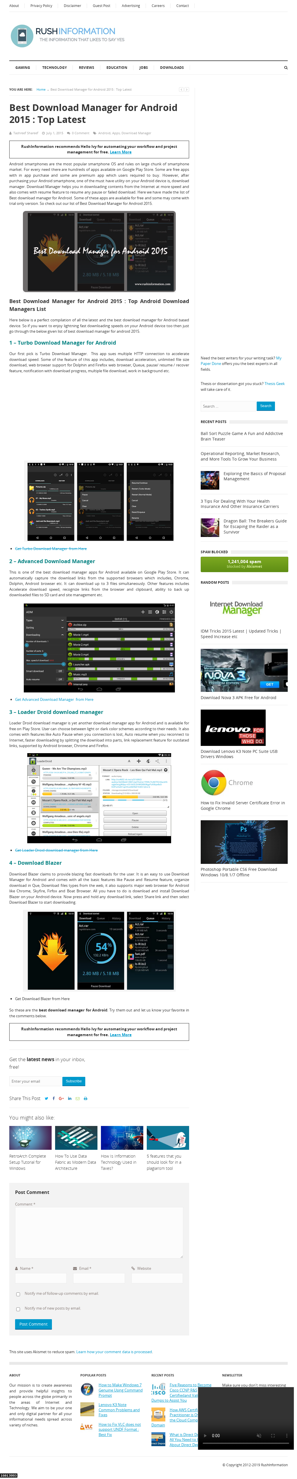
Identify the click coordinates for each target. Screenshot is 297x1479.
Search (265, 406)
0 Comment (80, 133)
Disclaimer (72, 5)
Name (26, 1268)
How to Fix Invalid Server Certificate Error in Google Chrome (243, 805)
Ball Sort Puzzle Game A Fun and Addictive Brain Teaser (242, 436)
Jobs (144, 67)
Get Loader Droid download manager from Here (56, 850)
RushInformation (274, 1464)
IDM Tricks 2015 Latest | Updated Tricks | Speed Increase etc (241, 634)
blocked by (244, 563)
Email (84, 1268)
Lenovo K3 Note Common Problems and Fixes (119, 1409)
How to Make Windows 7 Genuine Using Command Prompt (121, 1390)
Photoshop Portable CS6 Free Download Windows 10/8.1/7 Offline (239, 872)
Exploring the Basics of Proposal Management (255, 476)
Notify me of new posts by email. (53, 1308)
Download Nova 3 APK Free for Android (238, 697)
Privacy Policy (41, 5)
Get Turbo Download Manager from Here (51, 548)
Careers (158, 5)
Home (41, 89)
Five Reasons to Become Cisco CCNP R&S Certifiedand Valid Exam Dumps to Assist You (181, 1393)
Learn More (121, 152)
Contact (182, 5)
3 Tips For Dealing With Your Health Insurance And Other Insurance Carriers (240, 504)
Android (104, 133)
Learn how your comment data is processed (114, 1351)
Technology (54, 67)
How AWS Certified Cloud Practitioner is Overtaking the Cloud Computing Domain (182, 1418)
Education (116, 67)
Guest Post (101, 5)
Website (143, 1268)
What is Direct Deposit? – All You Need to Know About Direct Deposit (191, 1439)
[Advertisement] (99, 417)
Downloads (172, 67)
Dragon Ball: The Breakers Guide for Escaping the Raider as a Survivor (255, 526)
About (14, 5)
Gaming (22, 67)
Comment (25, 1204)
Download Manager (136, 133)
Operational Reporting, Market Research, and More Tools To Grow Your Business (240, 456)
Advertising (131, 5)
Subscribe (74, 1081)
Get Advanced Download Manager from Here (54, 699)
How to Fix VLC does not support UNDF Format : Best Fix (120, 1429)
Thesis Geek (275, 383)
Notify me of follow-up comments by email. (62, 1293)
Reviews (86, 67)
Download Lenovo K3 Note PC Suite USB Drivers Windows (239, 754)
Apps (116, 133)
